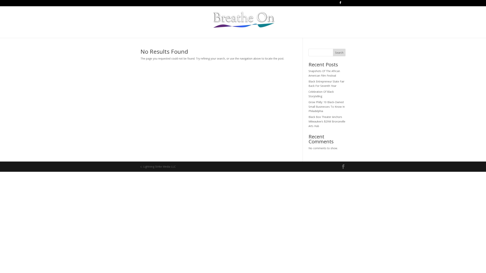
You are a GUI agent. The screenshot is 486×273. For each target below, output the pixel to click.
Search (339, 52)
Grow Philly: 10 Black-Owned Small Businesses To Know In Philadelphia (326, 106)
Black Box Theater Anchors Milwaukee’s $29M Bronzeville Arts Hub (326, 121)
